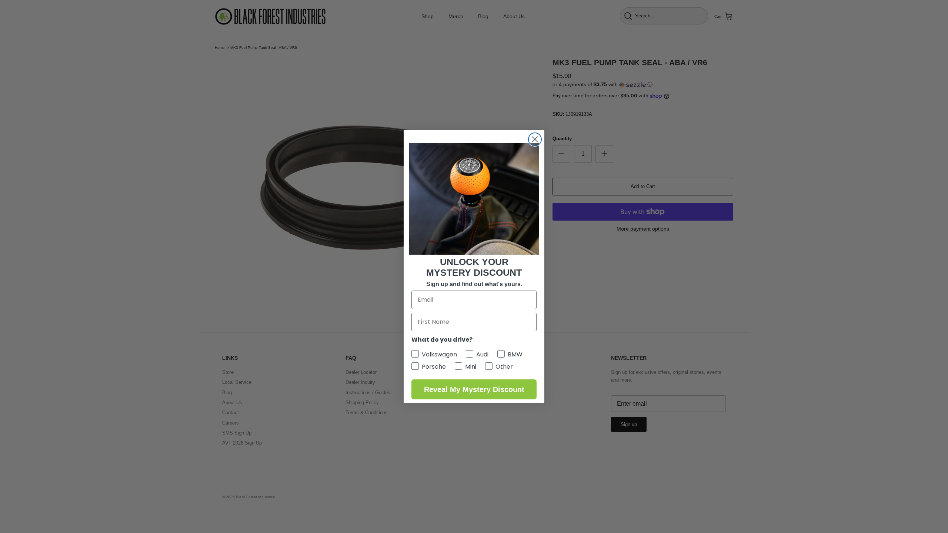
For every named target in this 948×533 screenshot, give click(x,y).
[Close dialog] (534, 139)
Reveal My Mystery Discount (474, 389)
